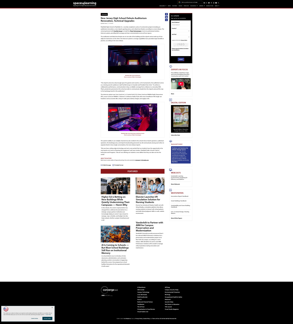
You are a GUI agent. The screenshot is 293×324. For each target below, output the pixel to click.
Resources (193, 5)
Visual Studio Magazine (172, 309)
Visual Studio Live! (142, 312)
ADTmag (167, 287)
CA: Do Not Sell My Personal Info (168, 318)
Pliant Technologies (135, 31)
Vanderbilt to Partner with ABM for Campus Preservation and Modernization (149, 226)
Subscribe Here (175, 135)
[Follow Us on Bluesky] (209, 3)
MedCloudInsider (142, 297)
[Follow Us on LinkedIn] (204, 2)
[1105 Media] (110, 304)
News (169, 5)
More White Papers (176, 218)
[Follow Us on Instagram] (213, 3)
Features (174, 5)
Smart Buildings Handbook (178, 201)
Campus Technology (143, 292)
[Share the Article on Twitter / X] (166, 20)
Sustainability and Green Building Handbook (180, 206)
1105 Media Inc (127, 318)
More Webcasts (175, 184)
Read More (175, 161)
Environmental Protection (172, 292)
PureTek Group (118, 31)
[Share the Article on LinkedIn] (166, 17)
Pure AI (139, 299)
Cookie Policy (146, 318)
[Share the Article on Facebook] (166, 14)
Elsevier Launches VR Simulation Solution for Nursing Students (148, 199)
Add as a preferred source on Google (189, 2)
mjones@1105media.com (142, 160)
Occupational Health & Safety (173, 297)
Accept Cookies (47, 318)
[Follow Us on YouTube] (216, 3)
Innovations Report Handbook (179, 196)
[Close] (52, 307)
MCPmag (167, 294)
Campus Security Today (171, 290)
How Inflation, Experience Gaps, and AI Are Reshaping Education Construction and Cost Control (180, 74)
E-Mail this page (107, 165)
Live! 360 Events (142, 294)
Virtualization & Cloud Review (146, 309)
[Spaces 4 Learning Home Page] (84, 4)
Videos (180, 5)
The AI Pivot (140, 307)
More (216, 5)
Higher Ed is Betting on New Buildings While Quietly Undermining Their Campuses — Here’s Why (115, 200)
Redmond (167, 299)
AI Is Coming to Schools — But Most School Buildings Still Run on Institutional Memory (115, 248)
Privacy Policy (184, 40)
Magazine (162, 5)
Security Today (169, 302)
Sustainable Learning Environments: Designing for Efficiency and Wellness (179, 177)
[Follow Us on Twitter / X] (206, 2)
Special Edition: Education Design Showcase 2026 (180, 130)
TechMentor (140, 304)
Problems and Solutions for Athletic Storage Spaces (180, 149)
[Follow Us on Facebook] (211, 3)
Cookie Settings (34, 318)
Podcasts (186, 5)
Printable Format (118, 165)
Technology (104, 14)
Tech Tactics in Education (172, 304)
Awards (201, 5)
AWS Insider (140, 290)
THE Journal (168, 307)
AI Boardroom (141, 287)
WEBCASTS (176, 172)
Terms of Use (155, 318)
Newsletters (209, 5)
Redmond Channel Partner (145, 302)
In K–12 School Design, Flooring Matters (180, 212)
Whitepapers (177, 193)
